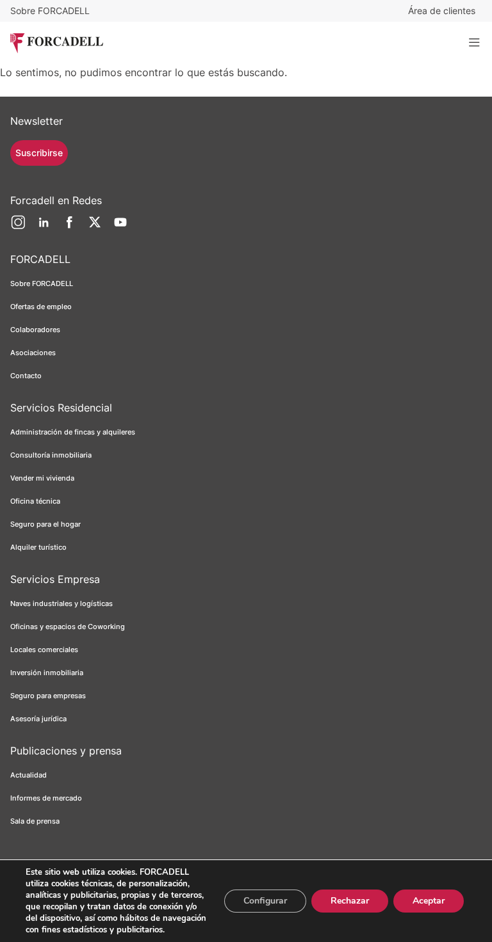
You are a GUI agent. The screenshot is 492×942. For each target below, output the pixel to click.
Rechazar (350, 901)
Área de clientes (441, 10)
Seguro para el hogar (45, 524)
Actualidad (28, 774)
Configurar (265, 901)
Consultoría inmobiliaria (51, 455)
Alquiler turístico (38, 547)
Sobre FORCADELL (50, 10)
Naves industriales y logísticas (61, 603)
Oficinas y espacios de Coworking (67, 626)
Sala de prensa (35, 821)
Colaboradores (35, 329)
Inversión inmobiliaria (46, 672)
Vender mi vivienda (42, 478)
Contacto (26, 375)
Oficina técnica (35, 501)
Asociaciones (33, 352)
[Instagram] (18, 227)
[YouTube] (120, 227)
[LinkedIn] (43, 227)
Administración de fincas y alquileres (72, 431)
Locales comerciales (44, 649)
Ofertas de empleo (41, 306)
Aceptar (429, 901)
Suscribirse (39, 152)
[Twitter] (94, 227)
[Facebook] (69, 227)
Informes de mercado (46, 798)
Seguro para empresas (48, 695)
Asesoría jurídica (38, 718)
